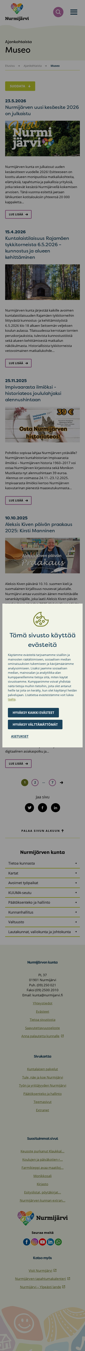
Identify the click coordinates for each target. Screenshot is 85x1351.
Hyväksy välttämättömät (35, 724)
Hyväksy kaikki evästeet (33, 712)
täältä (11, 699)
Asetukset (19, 736)
